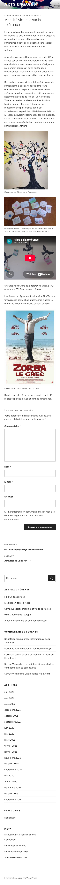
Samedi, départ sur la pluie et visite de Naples (27, 609)
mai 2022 (9, 698)
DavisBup (9, 648)
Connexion (10, 839)
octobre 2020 (11, 763)
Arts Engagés (20, 4)
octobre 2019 (11, 793)
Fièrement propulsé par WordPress (20, 878)
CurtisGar (9, 654)
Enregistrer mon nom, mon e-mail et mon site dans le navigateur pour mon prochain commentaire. (29, 515)
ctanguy (36, 16)
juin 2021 (9, 728)
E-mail (8, 482)
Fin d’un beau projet (14, 597)
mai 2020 (9, 775)
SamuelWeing (11, 664)
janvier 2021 (10, 752)
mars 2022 (9, 704)
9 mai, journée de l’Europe (17, 614)
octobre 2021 (11, 716)
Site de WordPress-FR (15, 857)
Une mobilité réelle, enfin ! (38, 673)
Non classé (10, 817)
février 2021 (10, 746)
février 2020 (10, 781)
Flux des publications (15, 845)
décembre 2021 (12, 710)
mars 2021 (9, 740)
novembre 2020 (12, 758)
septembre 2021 (12, 722)
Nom (7, 466)
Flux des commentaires (16, 851)
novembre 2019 (12, 787)
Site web (8, 496)
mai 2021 (9, 734)
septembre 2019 (13, 799)
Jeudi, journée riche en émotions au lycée (25, 620)
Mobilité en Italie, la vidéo (17, 603)
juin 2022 (9, 692)
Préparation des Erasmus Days (35, 648)
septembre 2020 (13, 769)
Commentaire (12, 426)
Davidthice (9, 639)
